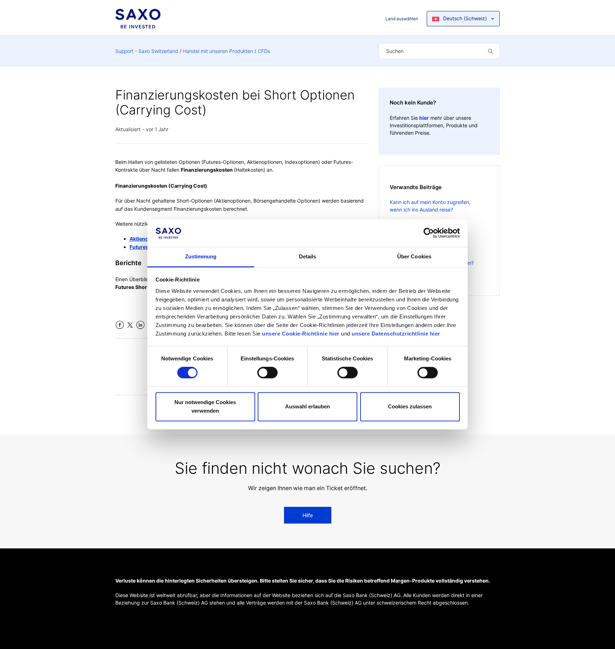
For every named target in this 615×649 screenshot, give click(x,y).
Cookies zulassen (410, 406)
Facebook (119, 325)
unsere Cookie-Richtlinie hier (301, 334)
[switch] (267, 373)
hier (424, 118)
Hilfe (308, 515)
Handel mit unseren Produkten (218, 51)
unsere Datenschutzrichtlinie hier (396, 334)
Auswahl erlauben (307, 406)
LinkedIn (140, 325)
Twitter (130, 325)
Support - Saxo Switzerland (146, 51)
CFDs (264, 51)
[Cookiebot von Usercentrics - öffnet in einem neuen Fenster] (429, 233)
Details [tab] (307, 256)
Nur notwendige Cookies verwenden (205, 406)
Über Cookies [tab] (414, 256)
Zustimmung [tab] (201, 256)
